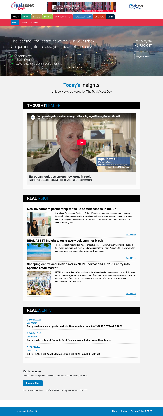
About (24, 23)
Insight (16, 17)
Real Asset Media (83, 17)
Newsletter (63, 17)
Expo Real (99, 17)
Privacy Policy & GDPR (141, 411)
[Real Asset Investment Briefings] (22, 5)
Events (47, 17)
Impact (26, 17)
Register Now (32, 383)
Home (14, 23)
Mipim (110, 17)
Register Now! (143, 56)
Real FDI (36, 17)
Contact (34, 23)
